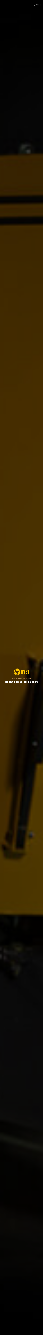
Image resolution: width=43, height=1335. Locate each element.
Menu (38, 5)
